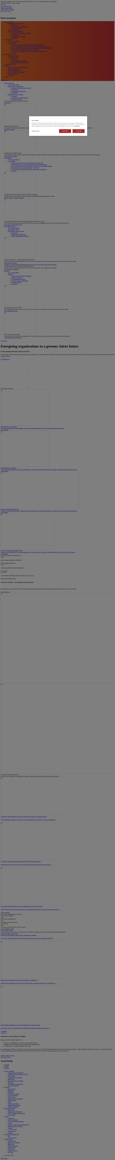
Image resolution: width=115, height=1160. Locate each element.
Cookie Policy (77, 126)
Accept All (78, 130)
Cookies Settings (36, 130)
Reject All (65, 130)
